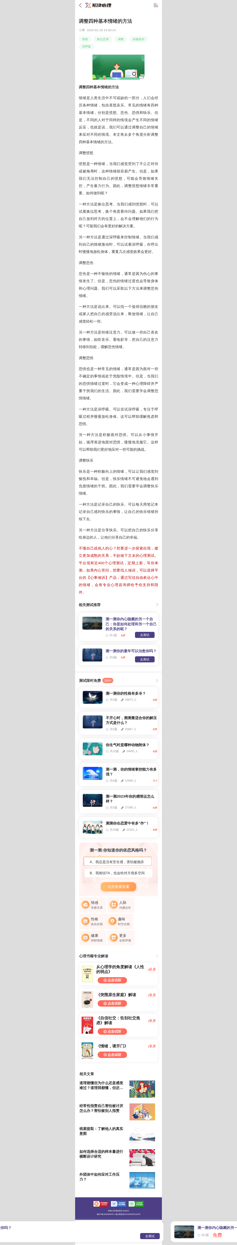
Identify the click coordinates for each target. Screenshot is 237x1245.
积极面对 (139, 39)
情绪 (85, 39)
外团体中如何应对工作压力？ (99, 1176)
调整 (121, 39)
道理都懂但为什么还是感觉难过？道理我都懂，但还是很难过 (101, 1085)
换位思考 (103, 39)
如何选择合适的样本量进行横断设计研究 (101, 1153)
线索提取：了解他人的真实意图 (101, 1131)
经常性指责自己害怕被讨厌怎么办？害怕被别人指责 (101, 1108)
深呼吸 (86, 46)
